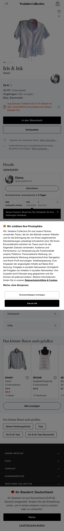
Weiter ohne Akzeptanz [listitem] (16, 285)
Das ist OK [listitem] (32, 303)
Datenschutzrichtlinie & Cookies (41, 280)
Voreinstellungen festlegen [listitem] (32, 294)
